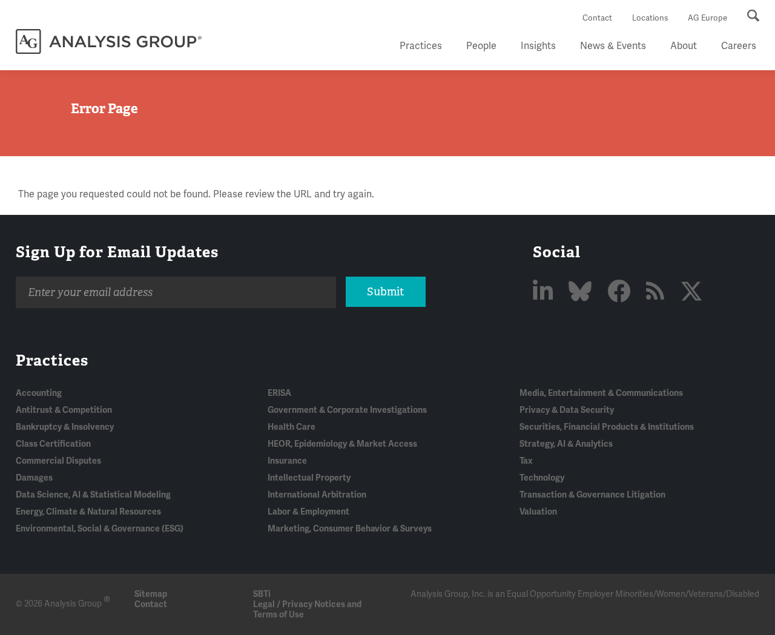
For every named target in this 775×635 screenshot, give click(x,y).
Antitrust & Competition (64, 410)
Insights (538, 46)
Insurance (287, 461)
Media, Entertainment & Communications (601, 393)
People (481, 46)
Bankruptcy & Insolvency (65, 427)
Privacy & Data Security (566, 410)
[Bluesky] (582, 292)
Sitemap (150, 594)
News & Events (613, 46)
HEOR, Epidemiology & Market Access (342, 444)
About (683, 46)
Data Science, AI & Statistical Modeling (93, 495)
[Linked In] (545, 292)
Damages (34, 478)
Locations (650, 18)
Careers (738, 46)
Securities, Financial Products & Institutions (606, 427)
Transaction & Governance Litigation (592, 495)
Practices (421, 46)
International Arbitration (317, 495)
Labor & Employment (308, 512)
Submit (385, 291)
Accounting (39, 393)
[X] (691, 292)
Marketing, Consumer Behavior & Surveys (350, 529)
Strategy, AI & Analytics (566, 444)
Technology (541, 478)
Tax (525, 461)
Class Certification (53, 444)
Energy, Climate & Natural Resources (88, 512)
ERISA (279, 393)
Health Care (291, 427)
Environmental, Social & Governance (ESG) (99, 529)
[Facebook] (621, 292)
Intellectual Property (309, 478)
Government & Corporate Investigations (347, 410)
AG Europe (707, 18)
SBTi (262, 594)
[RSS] (657, 292)
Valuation (538, 512)
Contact (597, 18)
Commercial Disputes (58, 461)
